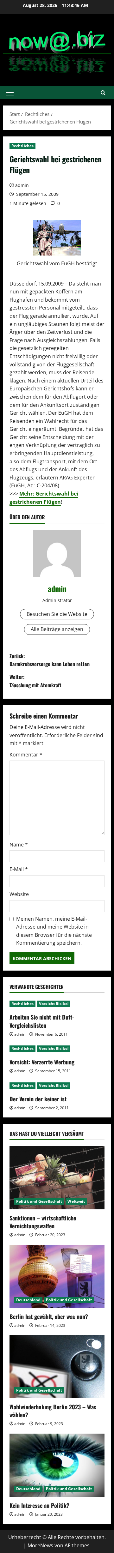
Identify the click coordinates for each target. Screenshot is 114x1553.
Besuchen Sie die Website (57, 614)
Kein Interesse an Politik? (39, 1505)
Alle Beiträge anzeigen (57, 629)
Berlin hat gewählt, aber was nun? (49, 1316)
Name (19, 844)
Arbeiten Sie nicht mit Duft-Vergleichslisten (42, 1021)
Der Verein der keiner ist (38, 1099)
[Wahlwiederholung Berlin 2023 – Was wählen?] (57, 1366)
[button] (10, 92)
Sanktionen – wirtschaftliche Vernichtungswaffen (43, 1222)
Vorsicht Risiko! (53, 1003)
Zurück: (50, 660)
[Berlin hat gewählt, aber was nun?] (57, 1276)
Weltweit (76, 1201)
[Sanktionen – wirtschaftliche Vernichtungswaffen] (57, 1177)
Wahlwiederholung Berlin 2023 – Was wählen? (53, 1411)
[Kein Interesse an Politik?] (57, 1465)
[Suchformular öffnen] (103, 93)
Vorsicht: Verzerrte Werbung (42, 1062)
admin (22, 185)
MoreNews (40, 1545)
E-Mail (19, 869)
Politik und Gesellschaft (39, 1201)
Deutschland (28, 1300)
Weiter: (35, 681)
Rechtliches (22, 145)
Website (19, 894)
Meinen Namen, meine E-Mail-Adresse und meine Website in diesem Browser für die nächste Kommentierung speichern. (54, 931)
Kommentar (26, 754)
